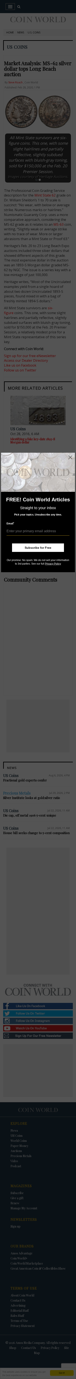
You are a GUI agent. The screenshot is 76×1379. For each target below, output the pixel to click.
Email (10, 523)
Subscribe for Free (38, 547)
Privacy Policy (53, 563)
